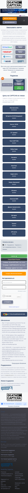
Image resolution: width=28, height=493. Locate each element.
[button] (14, 256)
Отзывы (17, 485)
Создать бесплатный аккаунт (14, 273)
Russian (23, 15)
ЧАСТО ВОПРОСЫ (20, 479)
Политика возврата (6, 475)
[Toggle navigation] (24, 20)
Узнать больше (19, 88)
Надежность (18, 245)
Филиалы (5, 249)
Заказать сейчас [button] (19, 84)
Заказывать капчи (20, 483)
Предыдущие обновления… (19, 363)
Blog (16, 486)
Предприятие (10, 245)
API (5, 245)
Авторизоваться (9, 22)
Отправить (7, 302)
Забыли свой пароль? (14, 306)
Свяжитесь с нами (6, 486)
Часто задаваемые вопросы (9, 247)
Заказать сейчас (20, 47)
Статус (19, 247)
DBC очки (3, 485)
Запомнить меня (22, 291)
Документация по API (8, 102)
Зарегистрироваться (10, 18)
